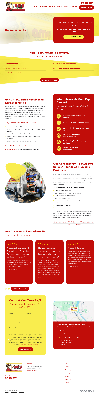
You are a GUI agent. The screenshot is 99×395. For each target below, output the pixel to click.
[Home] (15, 6)
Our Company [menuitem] (43, 6)
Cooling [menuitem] (66, 6)
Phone (10, 318)
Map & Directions (32, 370)
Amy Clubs (68, 379)
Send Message (25, 349)
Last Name (29, 313)
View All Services (49, 80)
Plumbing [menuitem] (52, 6)
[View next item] (9, 289)
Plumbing (68, 370)
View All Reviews (20, 288)
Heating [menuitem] (59, 6)
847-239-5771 (87, 3)
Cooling (67, 376)
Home (67, 366)
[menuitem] (7, 392)
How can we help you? (14, 328)
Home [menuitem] (35, 6)
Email (27, 318)
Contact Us (68, 382)
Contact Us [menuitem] (73, 6)
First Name (11, 313)
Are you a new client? (14, 323)
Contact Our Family (73, 37)
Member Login (86, 7)
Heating (67, 373)
